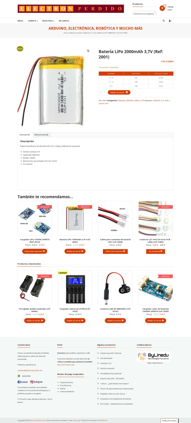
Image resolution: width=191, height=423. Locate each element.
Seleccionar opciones (33, 251)
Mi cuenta (64, 21)
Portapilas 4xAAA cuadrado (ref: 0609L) (35, 310)
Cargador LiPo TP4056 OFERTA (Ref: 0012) (35, 240)
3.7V (162, 100)
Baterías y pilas (76, 33)
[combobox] (144, 12)
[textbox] (144, 13)
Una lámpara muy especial (110, 373)
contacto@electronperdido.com (30, 370)
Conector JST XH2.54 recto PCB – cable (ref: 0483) (156, 240)
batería (101, 103)
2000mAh (156, 100)
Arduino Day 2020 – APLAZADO (112, 378)
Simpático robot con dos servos (112, 394)
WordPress (103, 420)
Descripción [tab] (25, 134)
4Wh (166, 100)
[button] (88, 51)
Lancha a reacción (107, 368)
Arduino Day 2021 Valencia (110, 353)
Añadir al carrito (117, 92)
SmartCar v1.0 (105, 363)
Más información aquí (65, 365)
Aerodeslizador (106, 358)
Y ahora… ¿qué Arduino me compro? (114, 383)
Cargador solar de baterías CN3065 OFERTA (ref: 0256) (155, 310)
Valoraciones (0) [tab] (41, 134)
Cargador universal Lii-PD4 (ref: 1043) (75, 310)
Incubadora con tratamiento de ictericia (115, 399)
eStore (75, 420)
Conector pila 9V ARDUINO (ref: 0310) (115, 310)
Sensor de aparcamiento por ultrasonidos (116, 388)
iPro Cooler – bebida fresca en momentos (116, 404)
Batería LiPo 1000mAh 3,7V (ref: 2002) (75, 240)
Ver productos (154, 251)
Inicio (20, 21)
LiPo (106, 103)
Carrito (32, 21)
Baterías (87, 33)
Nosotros (47, 21)
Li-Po (94, 33)
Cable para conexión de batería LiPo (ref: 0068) (115, 240)
